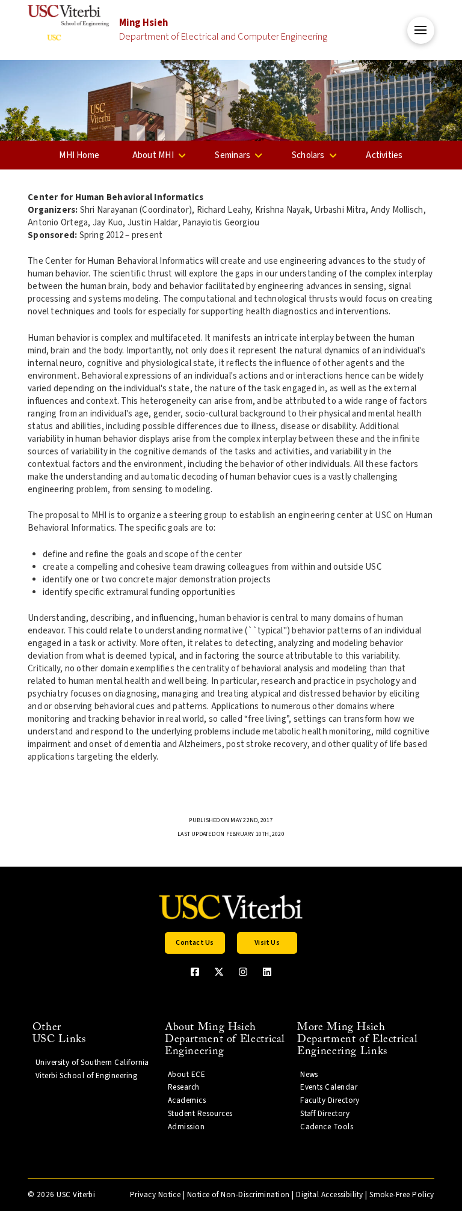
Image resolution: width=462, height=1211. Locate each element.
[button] (420, 30)
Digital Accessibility (329, 1194)
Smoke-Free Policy (401, 1194)
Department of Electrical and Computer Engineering (223, 30)
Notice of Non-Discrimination (238, 1194)
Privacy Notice (155, 1194)
